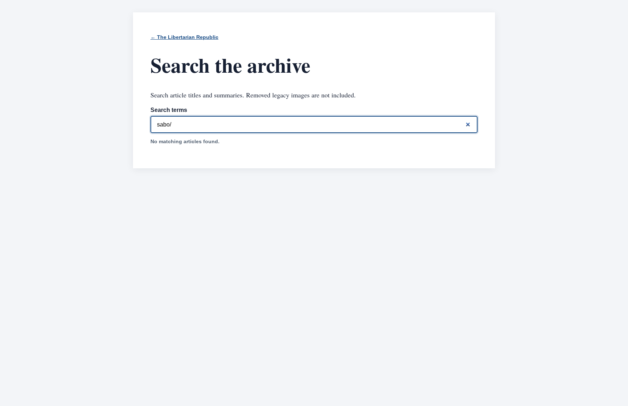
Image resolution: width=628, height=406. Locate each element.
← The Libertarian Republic (184, 37)
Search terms (168, 110)
